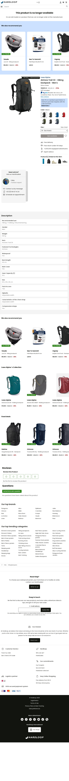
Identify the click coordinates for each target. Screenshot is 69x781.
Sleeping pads (5, 548)
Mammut (38, 518)
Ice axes (21, 533)
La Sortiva (4, 516)
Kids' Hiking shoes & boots (24, 546)
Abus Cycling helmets (59, 550)
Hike (5, 564)
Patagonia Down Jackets (57, 554)
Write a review (45, 85)
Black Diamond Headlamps (40, 550)
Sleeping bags (5, 553)
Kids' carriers (22, 552)
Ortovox (3, 511)
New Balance (56, 511)
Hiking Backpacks (12, 564)
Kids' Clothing (22, 555)
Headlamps (4, 550)
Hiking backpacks (23, 530)
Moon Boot (21, 513)
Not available (52, 136)
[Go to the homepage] (2, 565)
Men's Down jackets (7, 538)
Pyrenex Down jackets (42, 540)
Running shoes (23, 540)
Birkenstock (56, 516)
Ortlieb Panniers (57, 543)
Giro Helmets (56, 533)
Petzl (53, 518)
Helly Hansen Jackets (42, 542)
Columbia (38, 511)
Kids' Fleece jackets (41, 530)
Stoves (3, 556)
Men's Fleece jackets (7, 543)
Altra (19, 508)
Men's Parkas (5, 540)
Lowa (2, 518)
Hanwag (55, 513)
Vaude (37, 516)
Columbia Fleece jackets (40, 546)
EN (37, 2)
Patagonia (4, 508)
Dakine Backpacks (41, 556)
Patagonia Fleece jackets (40, 536)
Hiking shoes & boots (24, 535)
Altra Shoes (55, 545)
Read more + (45, 105)
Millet (20, 511)
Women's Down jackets (8, 530)
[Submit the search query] (67, 6)
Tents (3, 545)
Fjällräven (38, 508)
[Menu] (1, 6)
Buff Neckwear (57, 548)
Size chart (64, 127)
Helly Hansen (22, 516)
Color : (45, 110)
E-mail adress (34, 606)
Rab (2, 513)
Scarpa (37, 513)
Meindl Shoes (39, 554)
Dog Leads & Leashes (59, 540)
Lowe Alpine (45, 77)
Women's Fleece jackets (8, 535)
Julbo (54, 508)
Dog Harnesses (57, 538)
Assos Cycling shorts (58, 530)
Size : (42, 127)
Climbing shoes (23, 543)
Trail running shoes (24, 538)
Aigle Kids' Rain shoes (41, 533)
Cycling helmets (23, 550)
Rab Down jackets (58, 535)
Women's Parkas (6, 533)
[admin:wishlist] (66, 136)
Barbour (20, 518)
